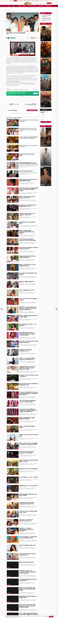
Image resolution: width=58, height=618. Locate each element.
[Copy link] (16, 38)
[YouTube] (39, 3)
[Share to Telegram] (11, 38)
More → (50, 13)
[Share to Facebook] (7, 38)
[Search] (45, 3)
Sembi (12, 89)
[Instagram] (40, 3)
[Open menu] (52, 3)
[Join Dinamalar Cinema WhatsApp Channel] (42, 3)
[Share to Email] (13, 38)
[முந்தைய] (2, 309)
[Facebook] (36, 3)
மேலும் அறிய (46, 616)
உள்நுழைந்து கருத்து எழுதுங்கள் (32, 110)
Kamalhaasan (8, 89)
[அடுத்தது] (56, 309)
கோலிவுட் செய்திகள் (12, 11)
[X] (37, 3)
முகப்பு (7, 11)
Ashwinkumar (21, 89)
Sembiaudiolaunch (16, 89)
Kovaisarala (26, 89)
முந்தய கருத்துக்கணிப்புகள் (45, 123)
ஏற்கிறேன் (51, 616)
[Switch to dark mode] (44, 3)
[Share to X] (8, 38)
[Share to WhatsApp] (10, 38)
